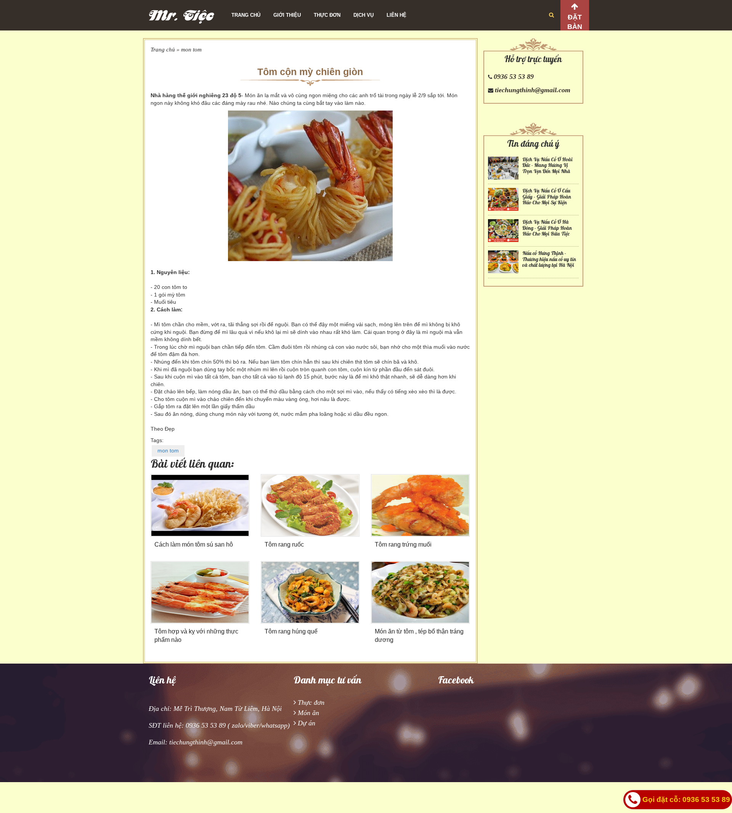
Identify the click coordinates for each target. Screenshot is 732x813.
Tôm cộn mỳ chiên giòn (310, 71)
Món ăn (308, 713)
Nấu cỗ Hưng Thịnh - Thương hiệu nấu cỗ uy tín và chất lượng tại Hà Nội (549, 259)
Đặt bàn (574, 21)
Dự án (306, 723)
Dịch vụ (363, 15)
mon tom (191, 50)
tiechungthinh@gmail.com (532, 90)
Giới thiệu (287, 15)
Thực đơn (327, 15)
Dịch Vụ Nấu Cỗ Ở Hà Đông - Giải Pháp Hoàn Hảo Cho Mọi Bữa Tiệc (547, 227)
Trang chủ (245, 15)
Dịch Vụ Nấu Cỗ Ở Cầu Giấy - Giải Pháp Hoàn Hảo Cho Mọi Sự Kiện (546, 196)
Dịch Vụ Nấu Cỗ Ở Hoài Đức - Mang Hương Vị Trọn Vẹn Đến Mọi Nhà (547, 165)
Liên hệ (396, 15)
